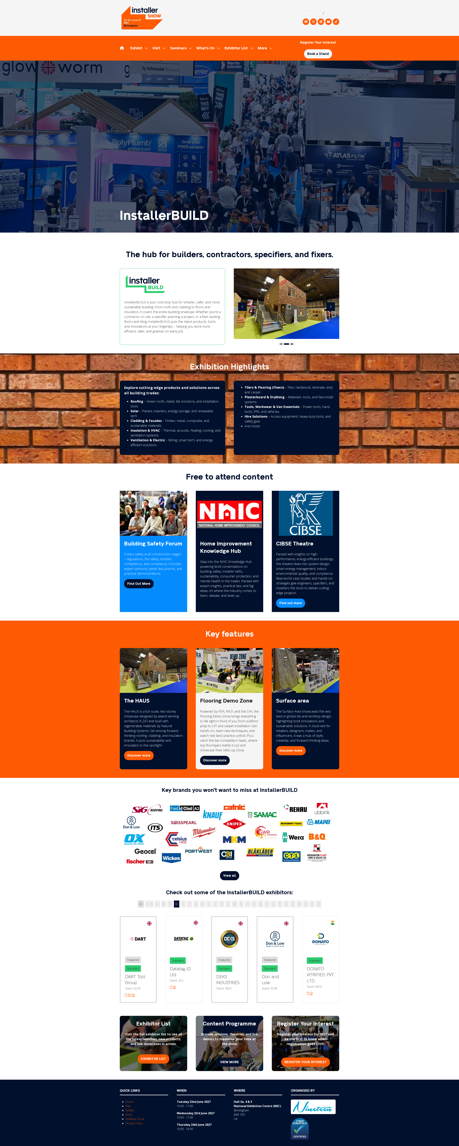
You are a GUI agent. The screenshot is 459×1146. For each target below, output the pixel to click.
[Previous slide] (242, 306)
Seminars (178, 48)
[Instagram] (313, 21)
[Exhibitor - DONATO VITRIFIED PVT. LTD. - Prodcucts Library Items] (311, 993)
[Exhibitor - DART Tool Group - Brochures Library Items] (126, 995)
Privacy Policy (134, 1123)
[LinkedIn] (321, 21)
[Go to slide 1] (281, 344)
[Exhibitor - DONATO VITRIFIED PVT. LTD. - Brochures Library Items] (308, 993)
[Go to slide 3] (292, 344)
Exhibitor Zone (312, 13)
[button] (264, 48)
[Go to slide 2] (286, 344)
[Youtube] (328, 21)
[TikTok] (336, 21)
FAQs (129, 1115)
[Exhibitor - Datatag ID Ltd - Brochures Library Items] (171, 987)
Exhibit (136, 48)
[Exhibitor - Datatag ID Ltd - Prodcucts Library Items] (174, 987)
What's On (205, 48)
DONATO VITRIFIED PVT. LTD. (320, 975)
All (141, 904)
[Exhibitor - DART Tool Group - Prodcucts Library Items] (133, 995)
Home (129, 1102)
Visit (156, 48)
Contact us (332, 13)
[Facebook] (306, 21)
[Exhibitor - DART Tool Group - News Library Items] (130, 995)
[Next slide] (330, 306)
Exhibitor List (236, 48)
